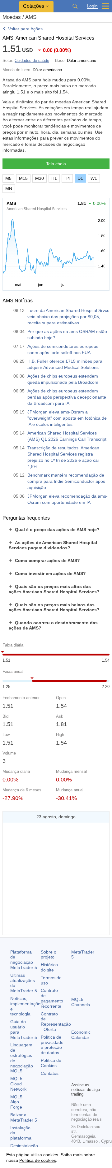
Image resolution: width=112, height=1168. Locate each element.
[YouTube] (75, 1076)
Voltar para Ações (25, 28)
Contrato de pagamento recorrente (52, 998)
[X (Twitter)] (95, 1066)
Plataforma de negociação (23, 960)
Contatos (49, 1073)
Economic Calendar (81, 1035)
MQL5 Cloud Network (18, 1084)
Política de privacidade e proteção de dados (52, 1045)
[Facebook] (75, 1066)
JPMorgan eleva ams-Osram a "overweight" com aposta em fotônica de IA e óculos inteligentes (67, 418)
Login (92, 6)
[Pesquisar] (75, 6)
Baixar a (23, 1117)
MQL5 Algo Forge (16, 1102)
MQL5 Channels (80, 1002)
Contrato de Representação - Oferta (56, 1021)
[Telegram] (85, 1066)
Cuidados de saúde (32, 60)
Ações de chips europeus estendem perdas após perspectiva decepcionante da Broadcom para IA (66, 397)
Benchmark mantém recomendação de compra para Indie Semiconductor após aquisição (66, 481)
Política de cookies (37, 1160)
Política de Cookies (51, 1063)
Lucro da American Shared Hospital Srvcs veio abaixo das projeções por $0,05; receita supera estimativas (68, 316)
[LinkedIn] (85, 1076)
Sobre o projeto (48, 955)
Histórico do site (49, 967)
